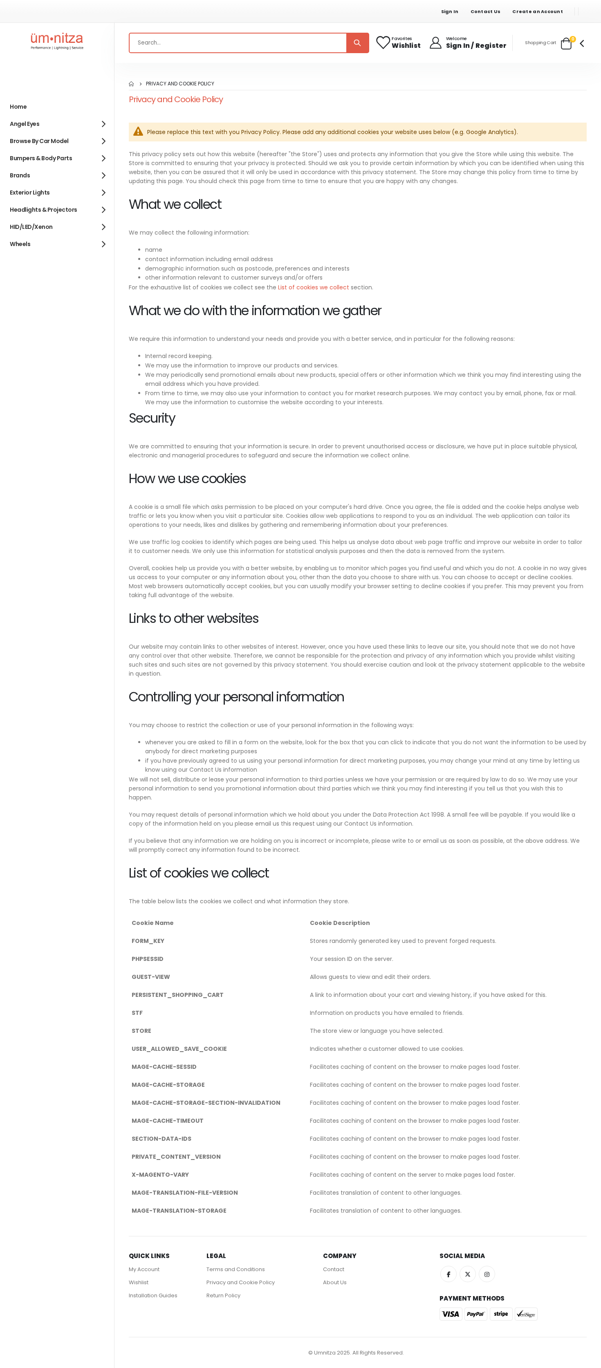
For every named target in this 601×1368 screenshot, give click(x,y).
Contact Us (486, 11)
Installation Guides (153, 1295)
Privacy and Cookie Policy (240, 1282)
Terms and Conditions (235, 1269)
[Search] (357, 43)
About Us (335, 1282)
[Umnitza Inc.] (57, 43)
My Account (144, 1269)
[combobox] (249, 43)
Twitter (468, 1274)
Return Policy (223, 1295)
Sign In (450, 11)
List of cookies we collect (313, 287)
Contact (333, 1269)
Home (132, 83)
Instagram (487, 1274)
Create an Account (537, 11)
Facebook (448, 1274)
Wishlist (138, 1282)
